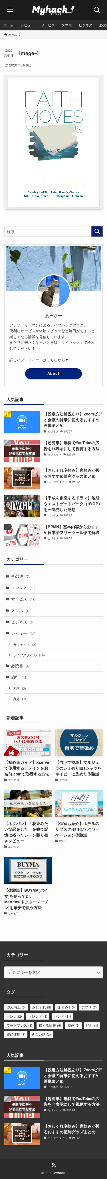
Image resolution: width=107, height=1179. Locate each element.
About (53, 373)
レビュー (23, 633)
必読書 (20, 665)
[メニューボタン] (10, 10)
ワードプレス (19, 1025)
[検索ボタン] (97, 10)
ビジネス (22, 622)
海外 (19, 698)
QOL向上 (16, 1007)
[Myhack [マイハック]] (53, 10)
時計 (92, 1025)
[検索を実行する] (97, 231)
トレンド (38, 1016)
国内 (19, 688)
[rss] (53, 1165)
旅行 (19, 677)
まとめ (66, 1007)
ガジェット (24, 644)
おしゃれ (41, 1007)
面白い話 (41, 1034)
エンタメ (23, 587)
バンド (62, 1016)
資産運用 (16, 1034)
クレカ (14, 1016)
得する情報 (50, 1025)
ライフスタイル (29, 654)
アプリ (89, 1007)
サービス (23, 599)
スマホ (20, 610)
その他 (20, 576)
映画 (74, 1025)
